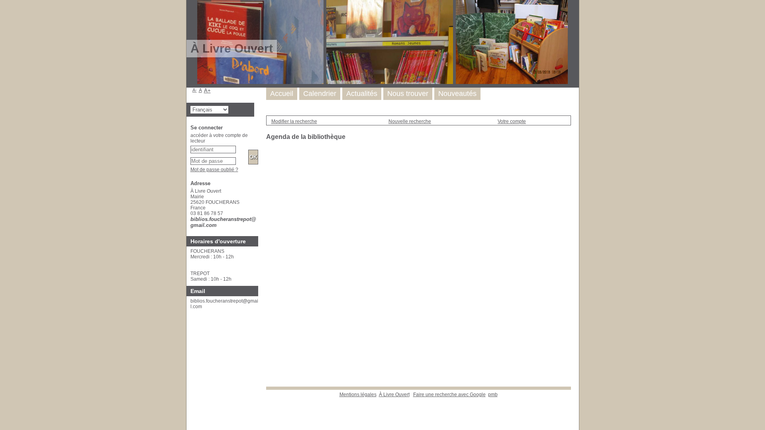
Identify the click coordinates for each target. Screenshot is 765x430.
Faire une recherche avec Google (449, 394)
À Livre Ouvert (394, 394)
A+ (207, 91)
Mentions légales (358, 394)
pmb (493, 394)
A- (194, 90)
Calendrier (319, 94)
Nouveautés (457, 94)
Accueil (281, 94)
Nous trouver (407, 94)
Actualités (361, 94)
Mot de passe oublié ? (214, 169)
